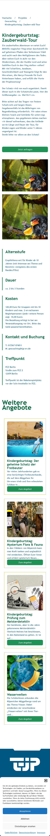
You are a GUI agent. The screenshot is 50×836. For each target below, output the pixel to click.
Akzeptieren (25, 811)
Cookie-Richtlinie (11, 832)
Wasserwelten (17, 694)
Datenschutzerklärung (27, 832)
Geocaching (11, 21)
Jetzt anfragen (25, 149)
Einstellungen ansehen (25, 826)
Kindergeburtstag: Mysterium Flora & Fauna (25, 542)
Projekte (22, 17)
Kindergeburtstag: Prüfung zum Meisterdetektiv (20, 618)
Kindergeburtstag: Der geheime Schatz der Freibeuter (23, 464)
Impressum (41, 832)
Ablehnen (25, 818)
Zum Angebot (25, 489)
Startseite (7, 17)
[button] (45, 780)
